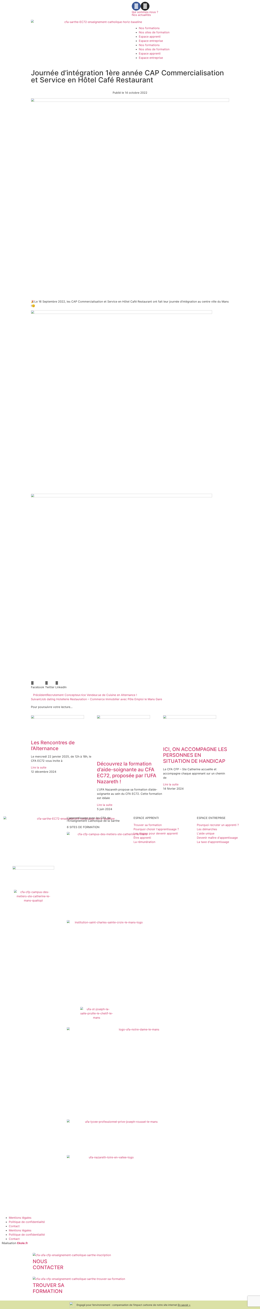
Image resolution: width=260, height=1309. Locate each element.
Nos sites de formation (154, 32)
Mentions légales (20, 1217)
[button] (37, 685)
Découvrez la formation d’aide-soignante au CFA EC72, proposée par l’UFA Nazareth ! (126, 773)
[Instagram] (145, 6)
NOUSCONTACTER (48, 1264)
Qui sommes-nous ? (145, 12)
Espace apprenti (150, 36)
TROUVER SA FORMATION (48, 1288)
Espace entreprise (151, 41)
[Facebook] (136, 6)
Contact (14, 1226)
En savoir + (184, 1304)
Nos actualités (141, 15)
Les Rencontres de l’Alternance (53, 746)
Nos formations (149, 28)
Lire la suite (38, 767)
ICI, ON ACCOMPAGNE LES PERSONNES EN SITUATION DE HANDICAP (195, 755)
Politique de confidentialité (27, 1222)
